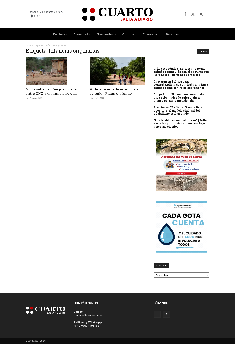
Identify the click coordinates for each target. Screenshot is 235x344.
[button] (201, 14)
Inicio (28, 45)
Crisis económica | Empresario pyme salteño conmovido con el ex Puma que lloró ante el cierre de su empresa (181, 72)
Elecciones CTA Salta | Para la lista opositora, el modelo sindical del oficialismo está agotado (178, 110)
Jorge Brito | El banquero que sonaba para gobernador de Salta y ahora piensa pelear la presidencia (179, 97)
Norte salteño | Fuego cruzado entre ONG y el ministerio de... (51, 91)
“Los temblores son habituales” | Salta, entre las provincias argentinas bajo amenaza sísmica (180, 123)
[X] (193, 14)
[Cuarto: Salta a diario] (117, 14)
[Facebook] (185, 14)
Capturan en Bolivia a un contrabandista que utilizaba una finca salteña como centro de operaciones (181, 84)
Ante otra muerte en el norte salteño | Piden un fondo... (114, 91)
